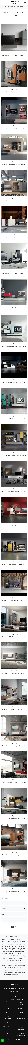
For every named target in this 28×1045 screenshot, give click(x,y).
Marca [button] (3, 903)
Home (5, 6)
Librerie (7, 1029)
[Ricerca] (3, 2)
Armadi (21, 1014)
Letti (21, 1010)
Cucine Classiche (7, 1020)
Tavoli (7, 1037)
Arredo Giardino (21, 1035)
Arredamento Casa (11, 6)
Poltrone (21, 1004)
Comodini (21, 1012)
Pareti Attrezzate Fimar (14, 7)
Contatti (7, 1012)
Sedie (21, 1002)
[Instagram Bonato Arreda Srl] (15, 996)
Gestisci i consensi (18, 999)
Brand (7, 1006)
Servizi (6, 1010)
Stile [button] (3, 914)
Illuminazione (21, 1021)
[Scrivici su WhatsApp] (2, 1040)
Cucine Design (7, 1022)
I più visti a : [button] (5, 919)
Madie (7, 1033)
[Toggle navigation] (25, 2)
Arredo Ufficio (21, 1029)
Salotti (7, 1035)
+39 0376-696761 (15, 991)
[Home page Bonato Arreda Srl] (14, 2)
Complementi (21, 1023)
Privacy (6, 999)
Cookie (11, 999)
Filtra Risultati (13, 21)
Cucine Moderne (7, 1018)
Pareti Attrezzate (20, 6)
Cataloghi (7, 1008)
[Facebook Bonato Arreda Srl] (13, 996)
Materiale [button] (4, 908)
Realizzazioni (7, 1004)
